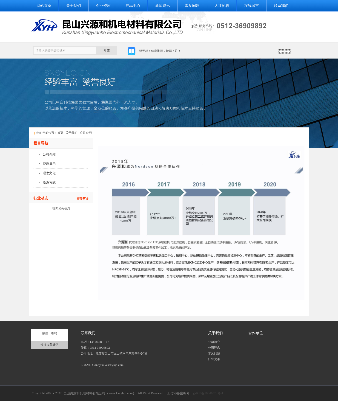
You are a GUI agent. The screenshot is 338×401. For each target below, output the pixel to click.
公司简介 (214, 342)
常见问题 (192, 6)
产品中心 (133, 6)
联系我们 (281, 6)
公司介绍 (48, 154)
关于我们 (73, 6)
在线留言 (251, 6)
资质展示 (48, 163)
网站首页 (44, 6)
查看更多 (83, 198)
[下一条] (288, 53)
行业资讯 (214, 359)
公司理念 (214, 347)
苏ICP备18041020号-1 (208, 393)
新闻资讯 (162, 6)
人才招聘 (222, 6)
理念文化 (48, 173)
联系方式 (48, 182)
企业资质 (103, 6)
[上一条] (281, 53)
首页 (60, 133)
